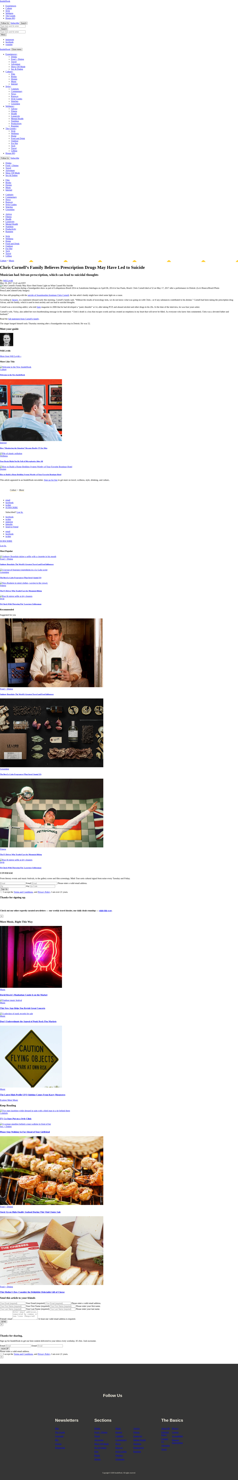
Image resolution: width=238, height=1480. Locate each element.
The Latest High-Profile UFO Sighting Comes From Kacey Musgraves (32, 1095)
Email (28, 883)
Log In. (20, 512)
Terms (164, 1449)
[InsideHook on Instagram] (132, 1388)
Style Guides (16, 99)
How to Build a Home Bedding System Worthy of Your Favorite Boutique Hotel (30, 474)
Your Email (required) (35, 1303)
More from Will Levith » (10, 356)
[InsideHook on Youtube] (138, 1388)
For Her (14, 143)
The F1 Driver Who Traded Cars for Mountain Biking (21, 591)
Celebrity (15, 89)
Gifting (14, 151)
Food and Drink (18, 138)
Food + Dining (17, 59)
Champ (58, 1444)
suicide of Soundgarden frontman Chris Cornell (48, 295)
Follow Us (5, 23)
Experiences (11, 6)
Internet (14, 84)
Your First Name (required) (37, 1306)
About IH (165, 1428)
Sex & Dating (17, 69)
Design (14, 79)
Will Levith (8, 280)
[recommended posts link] (31, 987)
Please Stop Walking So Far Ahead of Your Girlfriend (25, 1132)
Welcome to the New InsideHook (12, 375)
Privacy (175, 1428)
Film (13, 74)
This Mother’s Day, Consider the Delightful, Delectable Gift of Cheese (32, 1292)
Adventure (15, 64)
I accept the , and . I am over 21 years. (35, 892)
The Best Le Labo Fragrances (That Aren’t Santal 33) (20, 578)
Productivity (16, 123)
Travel (14, 62)
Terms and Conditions (23, 892)
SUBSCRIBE (12, 507)
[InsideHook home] (119, 1376)
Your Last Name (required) (37, 1309)
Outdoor (14, 141)
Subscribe (15, 23)
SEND (3, 1322)
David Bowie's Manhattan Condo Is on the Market (23, 995)
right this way (105, 910)
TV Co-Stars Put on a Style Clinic (16, 1118)
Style (8, 11)
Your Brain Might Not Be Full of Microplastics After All (21, 461)
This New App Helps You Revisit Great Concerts (22, 1008)
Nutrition (15, 121)
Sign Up (4, 889)
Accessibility (177, 1436)
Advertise (165, 1445)
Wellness (9, 13)
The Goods (10, 16)
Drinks (14, 57)
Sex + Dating (6, 1126)
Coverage (59, 1436)
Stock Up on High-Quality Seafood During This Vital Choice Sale (30, 1212)
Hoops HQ (10, 18)
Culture (9, 8)
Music (13, 81)
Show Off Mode (18, 66)
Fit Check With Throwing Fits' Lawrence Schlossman (20, 604)
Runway (14, 96)
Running (15, 126)
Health (14, 113)
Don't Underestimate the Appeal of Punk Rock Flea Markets (28, 1021)
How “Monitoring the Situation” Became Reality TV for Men (23, 448)
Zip (27, 886)
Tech (13, 146)
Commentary (16, 91)
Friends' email (6, 1319)
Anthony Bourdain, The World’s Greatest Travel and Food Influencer (27, 564)
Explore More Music (9, 1100)
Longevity (15, 116)
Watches (14, 101)
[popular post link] (28, 556)
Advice (14, 109)
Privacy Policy (44, 892)
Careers (175, 1432)
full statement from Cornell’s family (23, 319)
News (13, 94)
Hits (57, 1428)
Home (13, 136)
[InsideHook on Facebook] (126, 1388)
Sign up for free (51, 480)
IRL (57, 1440)
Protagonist (60, 1448)
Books (14, 76)
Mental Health (17, 118)
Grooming (15, 104)
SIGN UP (5, 1349)
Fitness (14, 111)
